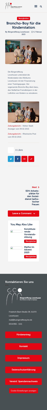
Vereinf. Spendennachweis (24, 381)
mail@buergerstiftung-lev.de (20, 320)
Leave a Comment (22, 213)
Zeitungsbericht (14, 126)
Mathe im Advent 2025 (29, 250)
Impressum (23, 358)
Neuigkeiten (24, 18)
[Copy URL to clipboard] (31, 159)
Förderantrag (23, 334)
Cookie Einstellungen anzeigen (23, 391)
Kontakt (23, 346)
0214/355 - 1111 (15, 324)
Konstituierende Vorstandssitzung (30, 233)
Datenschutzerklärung (23, 369)
